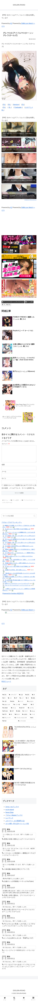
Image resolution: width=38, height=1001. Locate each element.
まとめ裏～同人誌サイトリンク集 (17, 823)
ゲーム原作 (30, 302)
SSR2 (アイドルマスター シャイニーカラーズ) (17, 583)
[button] (34, 516)
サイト (4, 478)
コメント (6, 443)
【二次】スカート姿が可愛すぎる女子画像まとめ (17, 529)
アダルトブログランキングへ (12, 522)
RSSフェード (6, 681)
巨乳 (9, 304)
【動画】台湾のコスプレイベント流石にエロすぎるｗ (19, 556)
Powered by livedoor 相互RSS (13, 593)
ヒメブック (9, 818)
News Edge (9, 812)
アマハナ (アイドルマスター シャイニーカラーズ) (17, 585)
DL (4, 104)
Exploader (18, 107)
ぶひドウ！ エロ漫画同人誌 (15, 821)
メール (4, 471)
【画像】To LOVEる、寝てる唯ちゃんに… (16, 570)
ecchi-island (9, 809)
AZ (11, 23)
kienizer (16, 104)
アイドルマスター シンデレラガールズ (14, 302)
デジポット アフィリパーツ (30, 199)
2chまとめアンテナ (12, 807)
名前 (3, 464)
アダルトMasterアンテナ (14, 815)
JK (4, 304)
